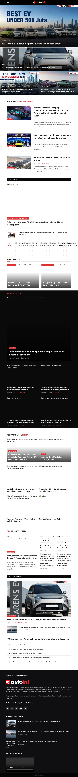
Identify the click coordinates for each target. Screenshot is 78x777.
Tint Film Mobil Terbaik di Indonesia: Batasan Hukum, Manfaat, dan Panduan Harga (55, 389)
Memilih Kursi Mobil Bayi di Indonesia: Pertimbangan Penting (52, 490)
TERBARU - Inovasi (20, 101)
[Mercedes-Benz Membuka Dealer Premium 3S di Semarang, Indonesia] (47, 540)
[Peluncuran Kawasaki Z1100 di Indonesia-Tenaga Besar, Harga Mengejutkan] (39, 201)
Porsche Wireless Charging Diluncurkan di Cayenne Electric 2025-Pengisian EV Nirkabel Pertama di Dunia (52, 111)
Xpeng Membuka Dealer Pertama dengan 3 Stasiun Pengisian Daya (22, 557)
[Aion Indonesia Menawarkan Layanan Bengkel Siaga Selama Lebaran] (23, 476)
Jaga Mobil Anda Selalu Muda (49, 519)
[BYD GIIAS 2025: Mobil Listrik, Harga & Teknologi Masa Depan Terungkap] (19, 140)
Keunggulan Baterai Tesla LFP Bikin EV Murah (52, 158)
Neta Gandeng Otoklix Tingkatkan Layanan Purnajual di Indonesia (47, 565)
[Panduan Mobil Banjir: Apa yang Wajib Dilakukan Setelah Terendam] (39, 329)
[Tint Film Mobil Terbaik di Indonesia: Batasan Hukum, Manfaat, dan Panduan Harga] (56, 375)
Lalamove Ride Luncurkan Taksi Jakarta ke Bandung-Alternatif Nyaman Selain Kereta (22, 457)
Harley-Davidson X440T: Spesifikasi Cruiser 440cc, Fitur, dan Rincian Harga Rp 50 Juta (44, 233)
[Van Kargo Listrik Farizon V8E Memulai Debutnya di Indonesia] (11, 744)
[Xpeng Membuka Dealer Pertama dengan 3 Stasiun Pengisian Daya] (22, 544)
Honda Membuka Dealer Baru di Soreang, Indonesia (64, 547)
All (69, 531)
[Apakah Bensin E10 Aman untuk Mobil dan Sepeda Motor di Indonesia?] (56, 407)
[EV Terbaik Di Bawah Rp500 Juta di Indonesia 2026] (39, 26)
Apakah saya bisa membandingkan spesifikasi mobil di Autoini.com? (33, 662)
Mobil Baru (6, 40)
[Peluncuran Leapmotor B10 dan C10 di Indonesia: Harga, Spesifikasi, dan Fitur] (58, 83)
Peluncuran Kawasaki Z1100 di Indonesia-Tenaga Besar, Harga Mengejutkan (35, 223)
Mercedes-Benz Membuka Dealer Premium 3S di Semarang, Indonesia (46, 547)
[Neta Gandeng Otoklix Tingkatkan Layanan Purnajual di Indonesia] (47, 558)
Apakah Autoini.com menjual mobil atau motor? (27, 653)
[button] (39, 645)
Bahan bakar (57, 425)
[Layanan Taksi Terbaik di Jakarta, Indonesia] (55, 450)
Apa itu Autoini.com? (18, 645)
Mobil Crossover (47, 265)
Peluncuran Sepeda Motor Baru (18, 218)
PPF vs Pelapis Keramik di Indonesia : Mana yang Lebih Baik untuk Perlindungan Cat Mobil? (22, 421)
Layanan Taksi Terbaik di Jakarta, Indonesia (52, 458)
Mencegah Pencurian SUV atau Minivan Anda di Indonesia (21, 520)
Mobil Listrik (6, 64)
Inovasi (9, 118)
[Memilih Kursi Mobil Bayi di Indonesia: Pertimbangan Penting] (55, 476)
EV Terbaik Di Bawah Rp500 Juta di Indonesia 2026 (31, 43)
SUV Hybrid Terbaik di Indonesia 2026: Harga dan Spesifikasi (18, 90)
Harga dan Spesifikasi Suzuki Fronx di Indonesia (56, 284)
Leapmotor (45, 86)
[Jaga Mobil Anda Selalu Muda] (55, 506)
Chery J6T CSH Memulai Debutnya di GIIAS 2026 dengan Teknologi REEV (19, 284)
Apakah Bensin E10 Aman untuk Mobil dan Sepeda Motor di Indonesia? (56, 421)
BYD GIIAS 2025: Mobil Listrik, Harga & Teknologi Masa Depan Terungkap (52, 136)
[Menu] (8, 2)
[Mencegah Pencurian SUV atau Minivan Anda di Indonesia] (23, 506)
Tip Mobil (12, 347)
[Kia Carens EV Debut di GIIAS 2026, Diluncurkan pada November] (39, 59)
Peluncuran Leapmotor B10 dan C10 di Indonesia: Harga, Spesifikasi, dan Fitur (57, 90)
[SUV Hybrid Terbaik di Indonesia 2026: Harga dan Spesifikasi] (19, 83)
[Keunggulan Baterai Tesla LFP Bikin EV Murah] (19, 162)
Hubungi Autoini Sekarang (24, 703)
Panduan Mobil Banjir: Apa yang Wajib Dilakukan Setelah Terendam (36, 353)
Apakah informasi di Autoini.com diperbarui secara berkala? (31, 657)
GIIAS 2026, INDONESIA (15, 576)
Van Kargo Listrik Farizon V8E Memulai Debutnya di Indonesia (38, 741)
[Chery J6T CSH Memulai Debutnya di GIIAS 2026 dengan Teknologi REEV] (23, 276)
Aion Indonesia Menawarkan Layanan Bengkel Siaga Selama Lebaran (20, 490)
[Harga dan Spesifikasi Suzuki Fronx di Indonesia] (57, 276)
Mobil (43, 453)
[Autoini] (39, 2)
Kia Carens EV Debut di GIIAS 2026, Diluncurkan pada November (28, 68)
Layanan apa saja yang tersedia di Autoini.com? (27, 649)
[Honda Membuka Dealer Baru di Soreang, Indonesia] (64, 540)
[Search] (70, 2)
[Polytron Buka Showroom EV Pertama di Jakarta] (64, 558)
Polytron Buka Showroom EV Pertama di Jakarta (63, 565)
